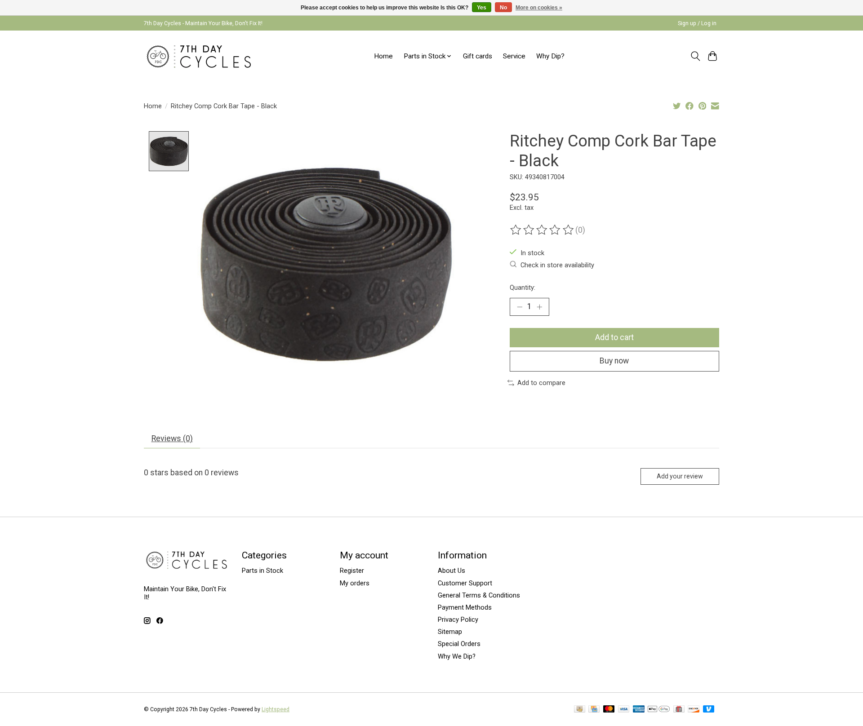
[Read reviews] (542, 230)
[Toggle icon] (695, 56)
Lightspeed (275, 709)
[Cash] (579, 709)
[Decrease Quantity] (519, 307)
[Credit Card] (594, 709)
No (503, 7)
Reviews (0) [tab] (172, 438)
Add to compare (541, 383)
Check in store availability (557, 265)
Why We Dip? (457, 656)
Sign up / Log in (697, 23)
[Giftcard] (679, 709)
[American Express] (639, 709)
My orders (354, 583)
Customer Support (465, 583)
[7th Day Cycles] (199, 56)
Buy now (614, 360)
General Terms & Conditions (479, 595)
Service (514, 56)
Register (352, 571)
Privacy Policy (458, 619)
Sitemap (450, 632)
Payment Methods (465, 607)
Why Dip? (550, 56)
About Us (451, 571)
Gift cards (477, 56)
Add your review (680, 476)
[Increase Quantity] (539, 307)
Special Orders (459, 644)
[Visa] (624, 709)
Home (383, 56)
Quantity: (522, 287)
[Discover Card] (693, 709)
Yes (481, 7)
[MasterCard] (609, 709)
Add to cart (614, 337)
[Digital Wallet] (659, 709)
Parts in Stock (262, 571)
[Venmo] (709, 709)
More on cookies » (539, 7)
